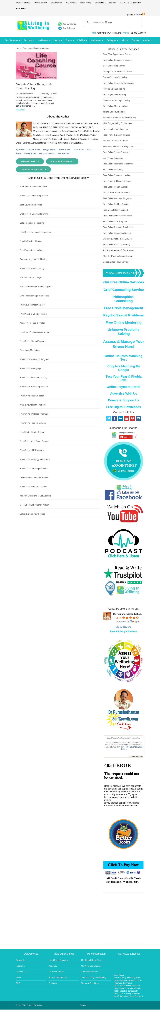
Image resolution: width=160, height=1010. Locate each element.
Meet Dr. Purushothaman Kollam (34, 505)
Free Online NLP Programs (32, 450)
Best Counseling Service (31, 205)
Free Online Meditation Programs (35, 359)
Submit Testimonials (58, 977)
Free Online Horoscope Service (34, 468)
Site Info (27, 3)
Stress (68, 40)
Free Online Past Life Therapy (33, 486)
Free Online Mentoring (123, 322)
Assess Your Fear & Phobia (32, 323)
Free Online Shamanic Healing (33, 377)
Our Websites (56, 3)
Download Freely (56, 972)
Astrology (53, 966)
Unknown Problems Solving (123, 332)
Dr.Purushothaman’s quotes (123, 738)
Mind (123, 40)
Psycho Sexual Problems (123, 315)
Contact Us (20, 9)
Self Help (27, 40)
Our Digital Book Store (91, 960)
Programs (20, 966)
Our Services (71, 3)
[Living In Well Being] (34, 28)
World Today (85, 3)
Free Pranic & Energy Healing (33, 314)
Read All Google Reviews (123, 631)
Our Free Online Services (123, 282)
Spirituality (99, 3)
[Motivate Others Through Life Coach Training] (36, 79)
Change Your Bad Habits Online (34, 214)
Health (56, 40)
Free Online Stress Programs (33, 341)
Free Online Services (58, 960)
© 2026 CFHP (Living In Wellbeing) (29, 1005)
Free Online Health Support (32, 396)
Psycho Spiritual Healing (31, 241)
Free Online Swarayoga (30, 368)
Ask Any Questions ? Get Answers (35, 496)
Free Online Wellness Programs (34, 414)
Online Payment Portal (123, 387)
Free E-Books (63, 153)
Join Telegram (69, 28)
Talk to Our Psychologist (31, 277)
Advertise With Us (123, 393)
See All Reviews (123, 626)
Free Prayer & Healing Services (34, 386)
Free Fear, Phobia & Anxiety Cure (35, 332)
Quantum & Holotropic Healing (33, 259)
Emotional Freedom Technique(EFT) (36, 286)
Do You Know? (41, 3)
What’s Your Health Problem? (33, 405)
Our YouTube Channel (91, 966)
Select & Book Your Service (32, 514)
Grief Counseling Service (123, 290)
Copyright (53, 983)
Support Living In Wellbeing (93, 977)
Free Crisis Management (123, 308)
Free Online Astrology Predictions (35, 459)
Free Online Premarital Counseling (35, 232)
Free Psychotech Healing (31, 250)
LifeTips (81, 40)
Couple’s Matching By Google (123, 368)
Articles (146, 40)
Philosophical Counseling (124, 299)
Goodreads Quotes (136, 756)
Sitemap (83, 1005)
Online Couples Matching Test (123, 357)
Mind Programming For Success (34, 296)
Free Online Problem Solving (33, 423)
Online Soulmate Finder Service (34, 477)
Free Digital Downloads (123, 407)
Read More (20, 110)
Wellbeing (43, 40)
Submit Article (30, 161)
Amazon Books (33, 150)
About (18, 977)
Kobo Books (79, 150)
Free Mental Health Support (32, 432)
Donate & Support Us (123, 400)
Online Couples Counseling (32, 223)
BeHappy (111, 40)
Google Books (49, 150)
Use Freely (112, 3)
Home (18, 3)
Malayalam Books (46, 153)
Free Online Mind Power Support (34, 441)
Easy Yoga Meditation (30, 350)
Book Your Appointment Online (33, 186)
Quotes (135, 40)
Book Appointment (62, 161)
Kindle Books (64, 150)
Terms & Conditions (90, 983)
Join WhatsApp (69, 24)
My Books (20, 150)
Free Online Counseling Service (34, 195)
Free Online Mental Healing (32, 268)
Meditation (96, 40)
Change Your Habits (33, 169)
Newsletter (20, 960)
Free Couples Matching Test (32, 305)
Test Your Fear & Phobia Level (124, 378)
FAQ (18, 983)
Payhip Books (30, 153)
